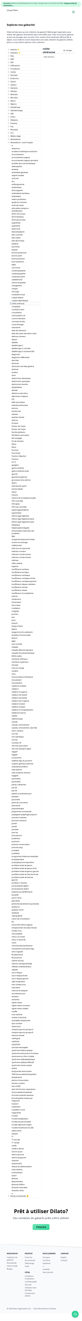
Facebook (47, 1263)
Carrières (46, 1260)
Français (64, 1260)
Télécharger (29, 1263)
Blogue (9, 1269)
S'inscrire (41, 1227)
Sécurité (28, 1285)
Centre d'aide (12, 1266)
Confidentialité (31, 1282)
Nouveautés (12, 1263)
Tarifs (27, 1266)
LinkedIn (46, 1269)
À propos (46, 1257)
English (64, 1257)
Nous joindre (48, 1272)
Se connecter (30, 1260)
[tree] (23, 623)
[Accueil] (12, 12)
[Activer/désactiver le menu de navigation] (73, 12)
